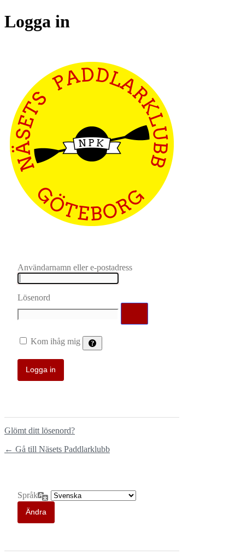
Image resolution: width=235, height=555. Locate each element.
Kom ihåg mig (55, 341)
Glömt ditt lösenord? (39, 430)
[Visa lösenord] (134, 314)
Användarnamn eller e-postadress (74, 267)
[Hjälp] (92, 343)
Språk (27, 495)
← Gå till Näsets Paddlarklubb (57, 449)
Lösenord (33, 297)
